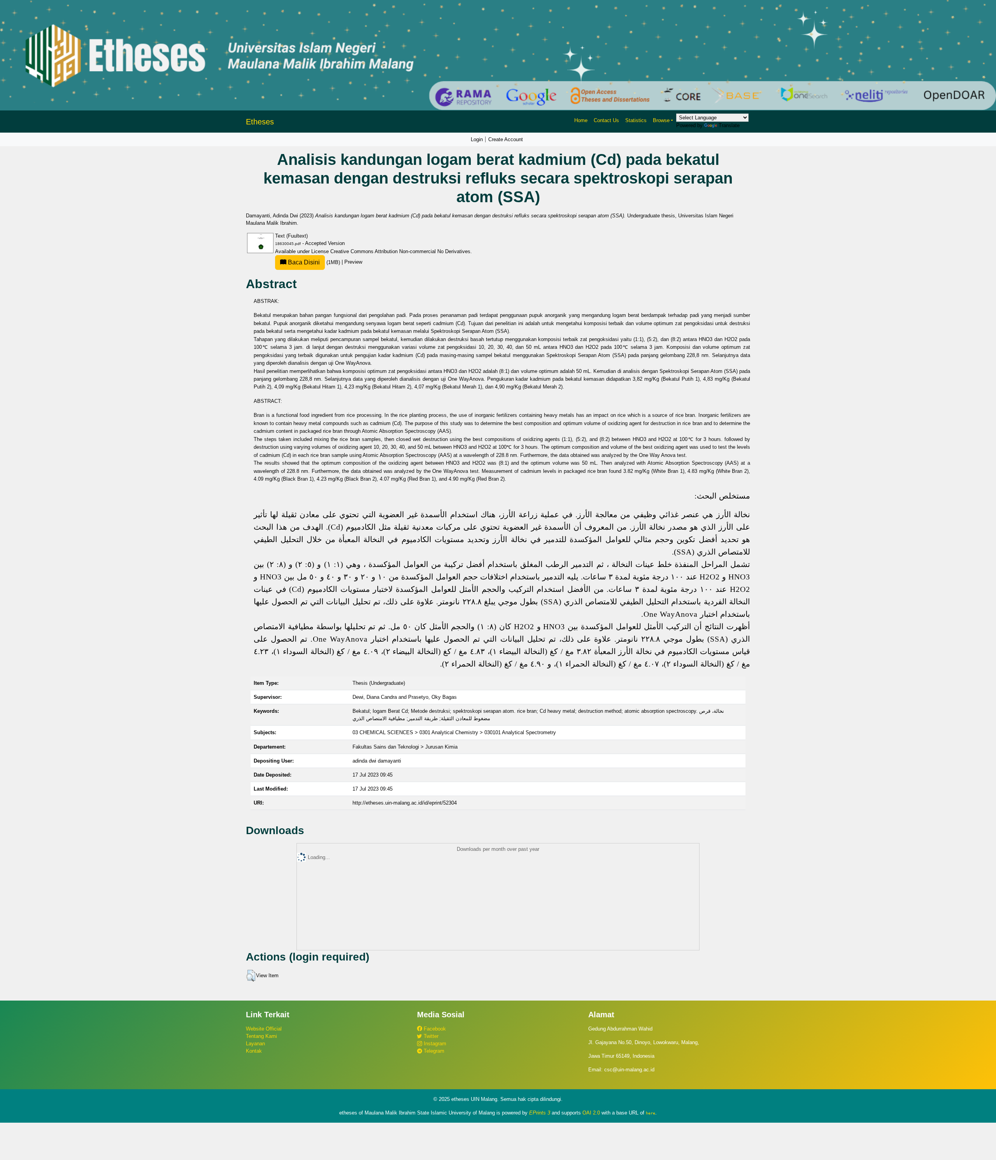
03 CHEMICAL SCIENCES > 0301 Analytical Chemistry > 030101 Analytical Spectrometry (454, 732)
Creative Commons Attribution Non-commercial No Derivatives (400, 251)
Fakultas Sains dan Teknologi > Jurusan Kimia (405, 747)
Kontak (254, 1051)
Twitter (430, 1036)
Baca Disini (303, 262)
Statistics (636, 120)
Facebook (434, 1029)
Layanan (255, 1043)
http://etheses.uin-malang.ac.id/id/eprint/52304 (404, 803)
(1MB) (314, 262)
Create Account (505, 139)
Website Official (264, 1029)
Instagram (434, 1043)
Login (477, 139)
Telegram (433, 1051)
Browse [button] (661, 120)
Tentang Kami (261, 1036)
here (650, 1113)
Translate (729, 125)
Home (580, 120)
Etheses (260, 121)
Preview (353, 262)
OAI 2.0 (591, 1113)
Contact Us (606, 120)
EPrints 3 (539, 1113)
